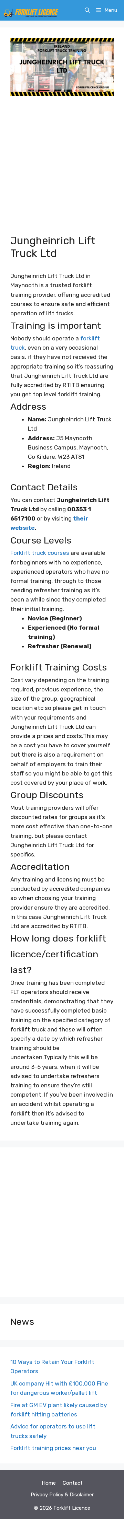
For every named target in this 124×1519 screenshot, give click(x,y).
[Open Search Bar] (87, 10)
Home (49, 1483)
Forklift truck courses (39, 552)
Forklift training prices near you (53, 1448)
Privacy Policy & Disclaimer (62, 1495)
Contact (73, 1483)
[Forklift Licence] (31, 10)
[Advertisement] (62, 169)
